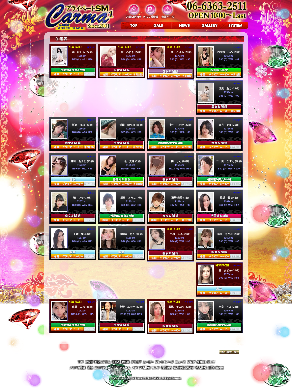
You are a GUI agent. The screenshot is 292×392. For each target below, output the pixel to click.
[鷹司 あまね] (59, 173)
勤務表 (125, 361)
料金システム (102, 361)
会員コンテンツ (206, 361)
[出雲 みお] (59, 319)
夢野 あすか (128, 306)
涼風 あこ (225, 88)
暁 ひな (78, 197)
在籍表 (116, 361)
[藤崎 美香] (157, 210)
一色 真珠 (128, 161)
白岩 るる (177, 233)
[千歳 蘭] (59, 246)
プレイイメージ (164, 361)
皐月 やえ (225, 124)
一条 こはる (176, 52)
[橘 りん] (157, 173)
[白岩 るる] (157, 247)
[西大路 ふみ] (205, 64)
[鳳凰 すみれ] (157, 320)
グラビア (136, 361)
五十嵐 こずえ (225, 161)
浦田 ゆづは (128, 124)
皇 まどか (225, 270)
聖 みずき (128, 52)
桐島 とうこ (128, 197)
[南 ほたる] (59, 64)
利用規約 (166, 367)
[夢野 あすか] (108, 319)
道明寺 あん (128, 233)
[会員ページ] (167, 18)
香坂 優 (225, 197)
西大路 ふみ (225, 52)
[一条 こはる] (157, 65)
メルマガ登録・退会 (81, 367)
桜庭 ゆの (79, 124)
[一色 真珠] (108, 173)
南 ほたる (79, 52)
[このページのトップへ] (229, 352)
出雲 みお (79, 306)
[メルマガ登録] (150, 18)
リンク (156, 367)
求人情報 (201, 367)
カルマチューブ (104, 367)
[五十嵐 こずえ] (205, 173)
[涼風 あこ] (205, 101)
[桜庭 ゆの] (59, 137)
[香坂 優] (205, 210)
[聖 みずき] (108, 64)
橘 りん (176, 161)
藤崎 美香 (177, 197)
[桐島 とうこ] (108, 210)
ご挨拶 (89, 361)
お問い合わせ (215, 367)
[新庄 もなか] (205, 246)
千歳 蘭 (78, 233)
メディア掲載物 (141, 367)
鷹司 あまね (79, 161)
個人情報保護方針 (183, 367)
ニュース (180, 361)
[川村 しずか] (157, 137)
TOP (80, 361)
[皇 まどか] (205, 283)
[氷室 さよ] (205, 319)
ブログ (191, 361)
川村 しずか (176, 124)
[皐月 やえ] (205, 137)
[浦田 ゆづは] (108, 137)
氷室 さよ (225, 306)
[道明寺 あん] (108, 246)
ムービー (148, 361)
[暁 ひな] (59, 210)
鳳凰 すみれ (176, 306)
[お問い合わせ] (133, 18)
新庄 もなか (225, 233)
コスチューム (122, 367)
